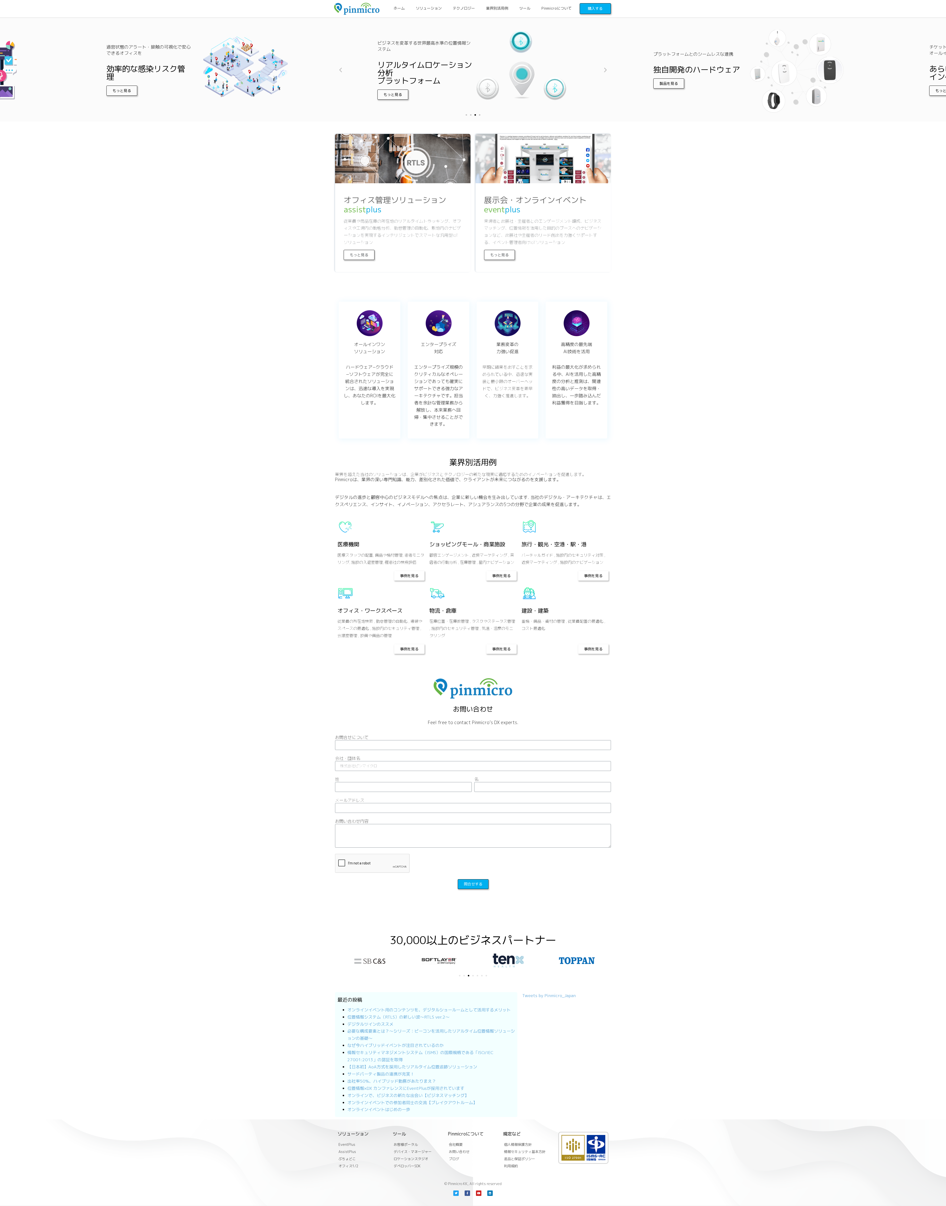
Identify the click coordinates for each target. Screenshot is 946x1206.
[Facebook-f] (467, 1193)
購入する (595, 8)
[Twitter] (456, 1193)
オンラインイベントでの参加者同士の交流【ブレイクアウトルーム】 (412, 1102)
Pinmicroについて (556, 8)
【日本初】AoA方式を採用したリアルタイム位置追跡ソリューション (412, 1067)
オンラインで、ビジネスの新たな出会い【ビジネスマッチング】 (408, 1095)
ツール (524, 8)
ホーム (399, 8)
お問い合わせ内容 (352, 821)
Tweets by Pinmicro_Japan (549, 995)
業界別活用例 (497, 8)
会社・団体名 (347, 758)
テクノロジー (464, 8)
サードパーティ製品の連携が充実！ (380, 1074)
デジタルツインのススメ (370, 1024)
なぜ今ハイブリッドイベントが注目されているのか (395, 1045)
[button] (61, 91)
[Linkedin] (490, 1193)
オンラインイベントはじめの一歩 (378, 1109)
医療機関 (348, 544)
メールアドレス (349, 800)
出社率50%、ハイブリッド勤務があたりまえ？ (391, 1081)
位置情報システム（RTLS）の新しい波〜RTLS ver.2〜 (398, 1017)
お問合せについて (352, 737)
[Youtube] (478, 1193)
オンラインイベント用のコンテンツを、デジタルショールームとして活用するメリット (429, 1010)
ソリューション (429, 8)
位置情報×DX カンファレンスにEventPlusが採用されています (405, 1088)
